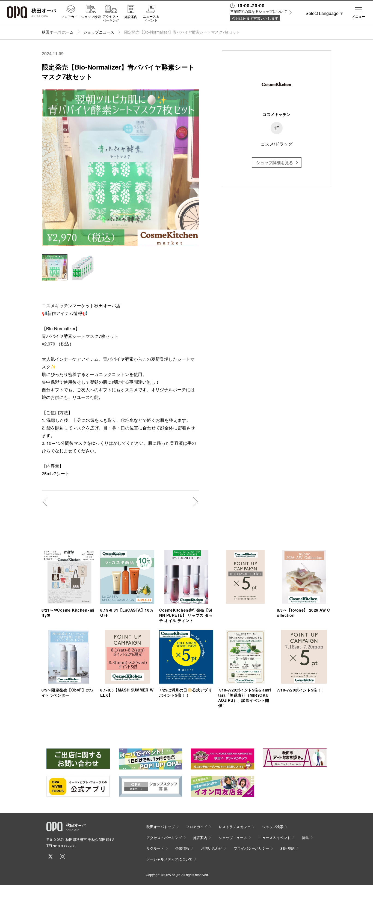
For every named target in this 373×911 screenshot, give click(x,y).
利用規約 (287, 848)
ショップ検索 (91, 16)
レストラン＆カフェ (235, 826)
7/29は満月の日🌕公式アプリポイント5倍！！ (185, 692)
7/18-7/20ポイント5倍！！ (301, 690)
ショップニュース (99, 32)
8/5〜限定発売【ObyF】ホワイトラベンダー (68, 692)
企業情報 (182, 848)
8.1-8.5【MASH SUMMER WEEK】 (126, 692)
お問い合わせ (211, 848)
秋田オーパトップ (160, 826)
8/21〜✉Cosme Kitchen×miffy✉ (68, 612)
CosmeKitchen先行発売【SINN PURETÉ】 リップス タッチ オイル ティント (186, 615)
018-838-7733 (64, 845)
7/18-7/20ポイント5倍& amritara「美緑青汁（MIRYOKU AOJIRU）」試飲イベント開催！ (244, 697)
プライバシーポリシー (251, 848)
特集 (305, 837)
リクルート (155, 848)
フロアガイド (71, 16)
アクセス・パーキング (111, 18)
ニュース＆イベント (151, 18)
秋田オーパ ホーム (57, 32)
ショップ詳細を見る (274, 162)
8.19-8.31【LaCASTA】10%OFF (126, 612)
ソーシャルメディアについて (169, 859)
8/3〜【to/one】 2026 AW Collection (303, 612)
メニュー (358, 16)
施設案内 (130, 16)
